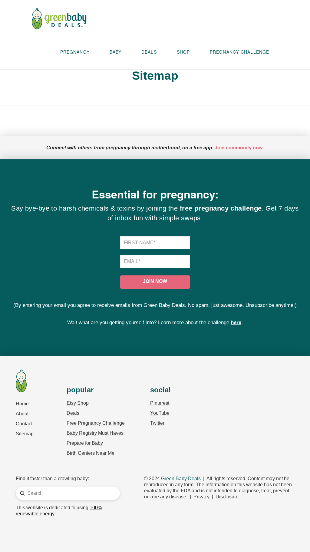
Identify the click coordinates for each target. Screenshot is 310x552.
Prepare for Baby (85, 443)
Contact (24, 423)
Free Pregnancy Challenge (96, 423)
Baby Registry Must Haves (95, 433)
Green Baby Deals (181, 478)
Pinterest (159, 403)
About (22, 413)
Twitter (157, 423)
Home (22, 403)
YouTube (160, 413)
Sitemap (25, 433)
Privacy (201, 496)
